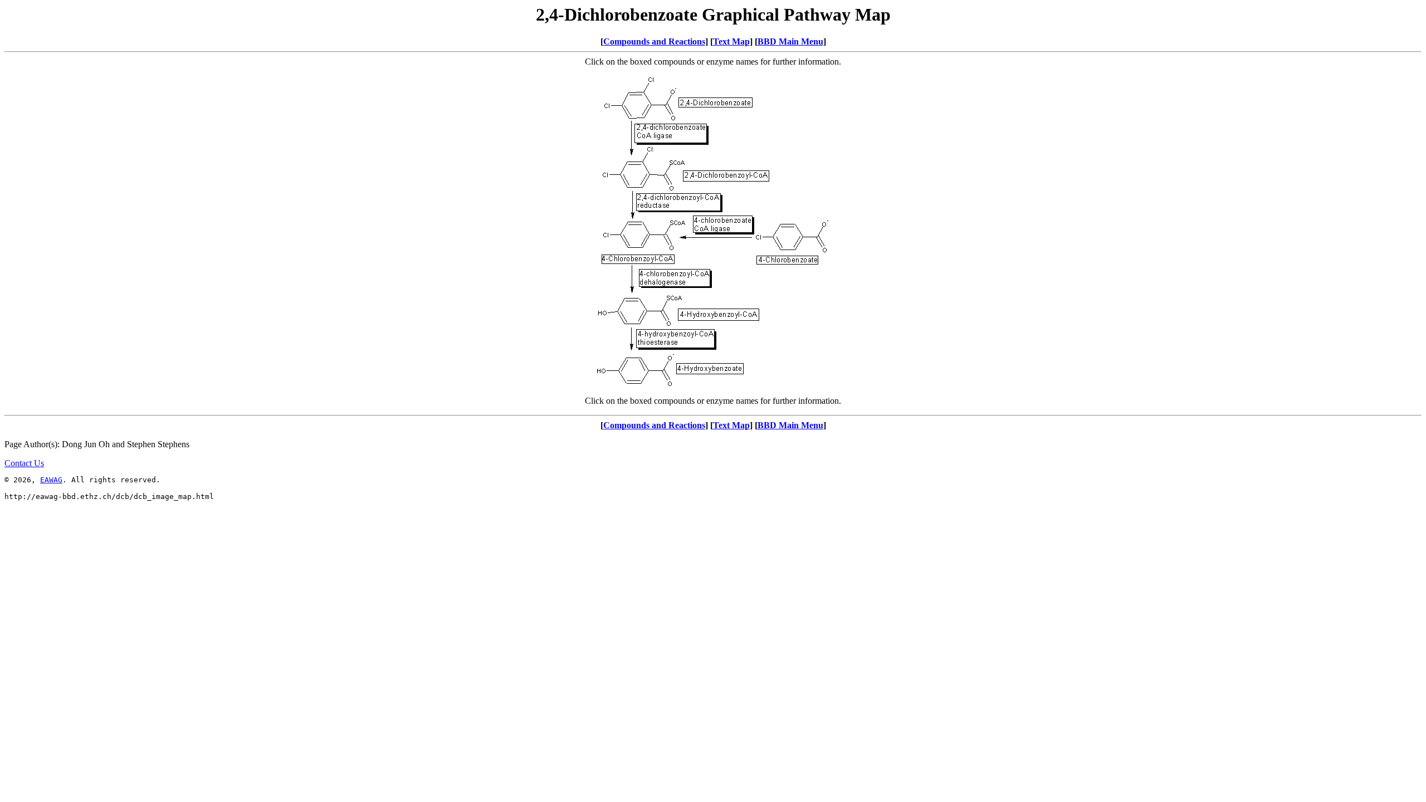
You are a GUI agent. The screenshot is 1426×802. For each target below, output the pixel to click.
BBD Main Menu (790, 41)
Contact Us (24, 463)
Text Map (731, 41)
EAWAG (51, 480)
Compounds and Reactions (654, 41)
